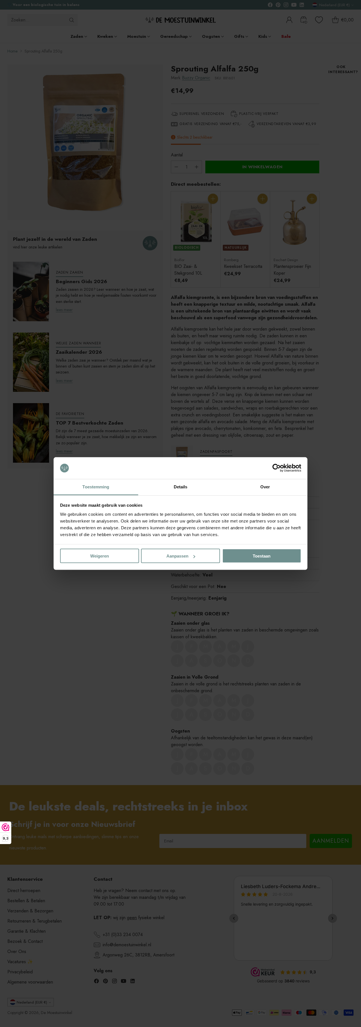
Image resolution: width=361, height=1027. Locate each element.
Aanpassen (177, 556)
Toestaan (261, 556)
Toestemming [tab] (95, 486)
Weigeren (99, 556)
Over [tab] (265, 486)
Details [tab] (181, 486)
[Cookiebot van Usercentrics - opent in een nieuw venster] (276, 468)
